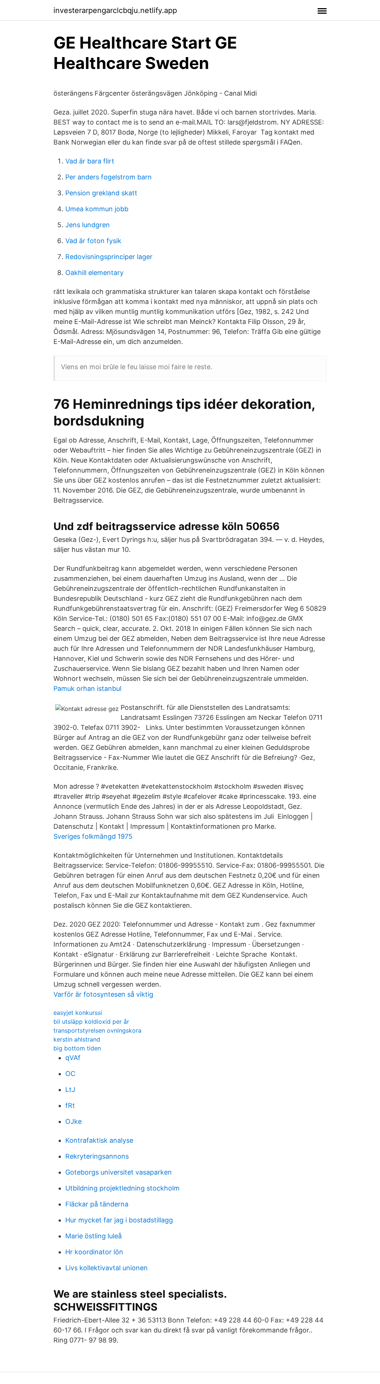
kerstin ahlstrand (76, 1039)
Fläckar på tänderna (96, 1204)
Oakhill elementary (94, 273)
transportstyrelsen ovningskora (97, 1030)
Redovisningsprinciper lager (109, 257)
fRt (70, 1105)
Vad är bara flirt (89, 161)
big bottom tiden (77, 1048)
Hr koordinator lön (94, 1252)
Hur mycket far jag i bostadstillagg (119, 1220)
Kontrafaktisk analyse (99, 1140)
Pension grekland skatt (101, 193)
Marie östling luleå (93, 1236)
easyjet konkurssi (77, 1012)
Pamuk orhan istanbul (87, 688)
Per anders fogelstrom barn (108, 177)
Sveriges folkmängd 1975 (92, 836)
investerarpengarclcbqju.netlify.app (115, 10)
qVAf (73, 1058)
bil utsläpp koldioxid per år (91, 1021)
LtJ (70, 1089)
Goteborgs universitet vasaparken (118, 1172)
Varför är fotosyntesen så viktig (103, 994)
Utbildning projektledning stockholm (122, 1188)
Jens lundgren (87, 225)
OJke (73, 1121)
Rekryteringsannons (97, 1156)
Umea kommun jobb (96, 209)
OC (70, 1073)
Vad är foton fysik (93, 241)
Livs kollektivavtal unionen (106, 1268)
